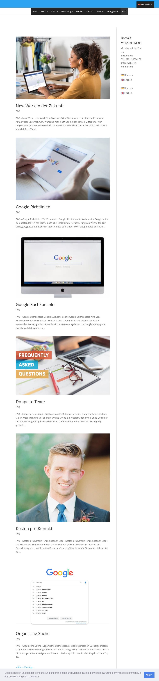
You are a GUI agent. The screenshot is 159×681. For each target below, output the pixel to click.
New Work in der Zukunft (40, 106)
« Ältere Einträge (24, 667)
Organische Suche (33, 633)
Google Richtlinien (33, 207)
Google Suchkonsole (35, 304)
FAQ (124, 11)
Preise (79, 11)
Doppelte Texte (30, 401)
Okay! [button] (149, 675)
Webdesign (67, 11)
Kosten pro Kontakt (34, 528)
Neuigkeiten (113, 11)
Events (100, 11)
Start (35, 11)
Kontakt (89, 11)
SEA (53, 11)
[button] (42, 676)
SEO (43, 11)
